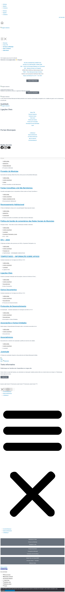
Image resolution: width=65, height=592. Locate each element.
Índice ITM (5, 44)
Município (5, 43)
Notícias (5, 4)
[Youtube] (9, 147)
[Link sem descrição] (2, 22)
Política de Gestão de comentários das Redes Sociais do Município (27, 221)
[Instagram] (5, 147)
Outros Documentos (9, 290)
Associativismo (7, 337)
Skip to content (4, 567)
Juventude (5, 352)
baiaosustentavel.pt (7, 393)
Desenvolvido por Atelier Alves (7, 153)
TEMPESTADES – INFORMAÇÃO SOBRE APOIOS (20, 256)
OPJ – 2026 (5, 240)
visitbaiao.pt (5, 395)
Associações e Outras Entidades (14, 323)
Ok (5, 590)
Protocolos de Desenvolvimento (13, 306)
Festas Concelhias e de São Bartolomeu (17, 188)
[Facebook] (2, 147)
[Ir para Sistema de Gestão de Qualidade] (5, 105)
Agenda (4, 6)
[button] (5, 28)
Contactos (5, 8)
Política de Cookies (10, 590)
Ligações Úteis (6, 273)
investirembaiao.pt (7, 391)
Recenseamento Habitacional (12, 204)
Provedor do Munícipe (9, 171)
